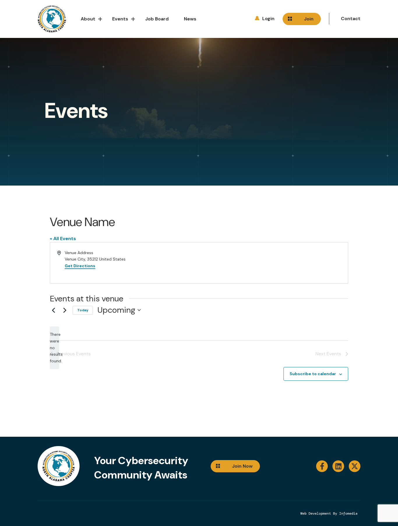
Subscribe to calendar (313, 373)
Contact (350, 18)
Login (268, 18)
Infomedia (348, 513)
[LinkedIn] (338, 466)
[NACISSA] (52, 19)
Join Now (242, 466)
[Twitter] (354, 466)
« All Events (63, 238)
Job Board (157, 19)
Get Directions (80, 265)
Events (120, 19)
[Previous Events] (53, 310)
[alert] (54, 347)
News (190, 19)
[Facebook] (322, 466)
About (88, 19)
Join (309, 19)
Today (82, 310)
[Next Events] (64, 310)
